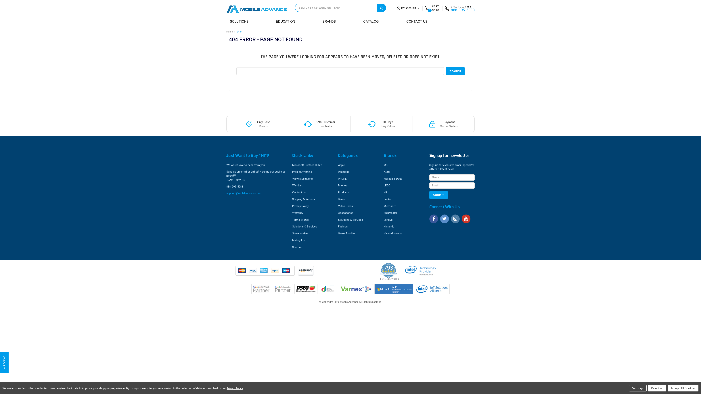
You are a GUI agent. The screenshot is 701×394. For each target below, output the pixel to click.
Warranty (297, 213)
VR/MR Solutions (302, 178)
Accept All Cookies (683, 388)
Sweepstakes (300, 233)
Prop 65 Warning (302, 171)
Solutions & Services (304, 226)
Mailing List (299, 240)
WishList (297, 185)
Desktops (343, 171)
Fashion (343, 226)
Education (285, 21)
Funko (387, 199)
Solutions (239, 21)
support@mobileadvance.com (244, 193)
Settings (637, 388)
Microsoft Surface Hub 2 (307, 165)
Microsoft (390, 206)
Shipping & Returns (303, 199)
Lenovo (388, 219)
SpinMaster (390, 213)
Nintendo (389, 226)
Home (229, 31)
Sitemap (297, 247)
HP (385, 192)
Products (343, 192)
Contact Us (416, 21)
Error (239, 31)
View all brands (393, 233)
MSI (386, 165)
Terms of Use (300, 219)
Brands (329, 21)
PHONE (342, 178)
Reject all (657, 388)
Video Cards (345, 206)
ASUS (387, 171)
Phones (342, 185)
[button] (4, 362)
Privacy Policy (300, 206)
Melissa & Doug (393, 178)
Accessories (345, 213)
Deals (341, 199)
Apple (341, 165)
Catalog (371, 21)
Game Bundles (346, 233)
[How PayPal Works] (265, 272)
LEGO (387, 185)
